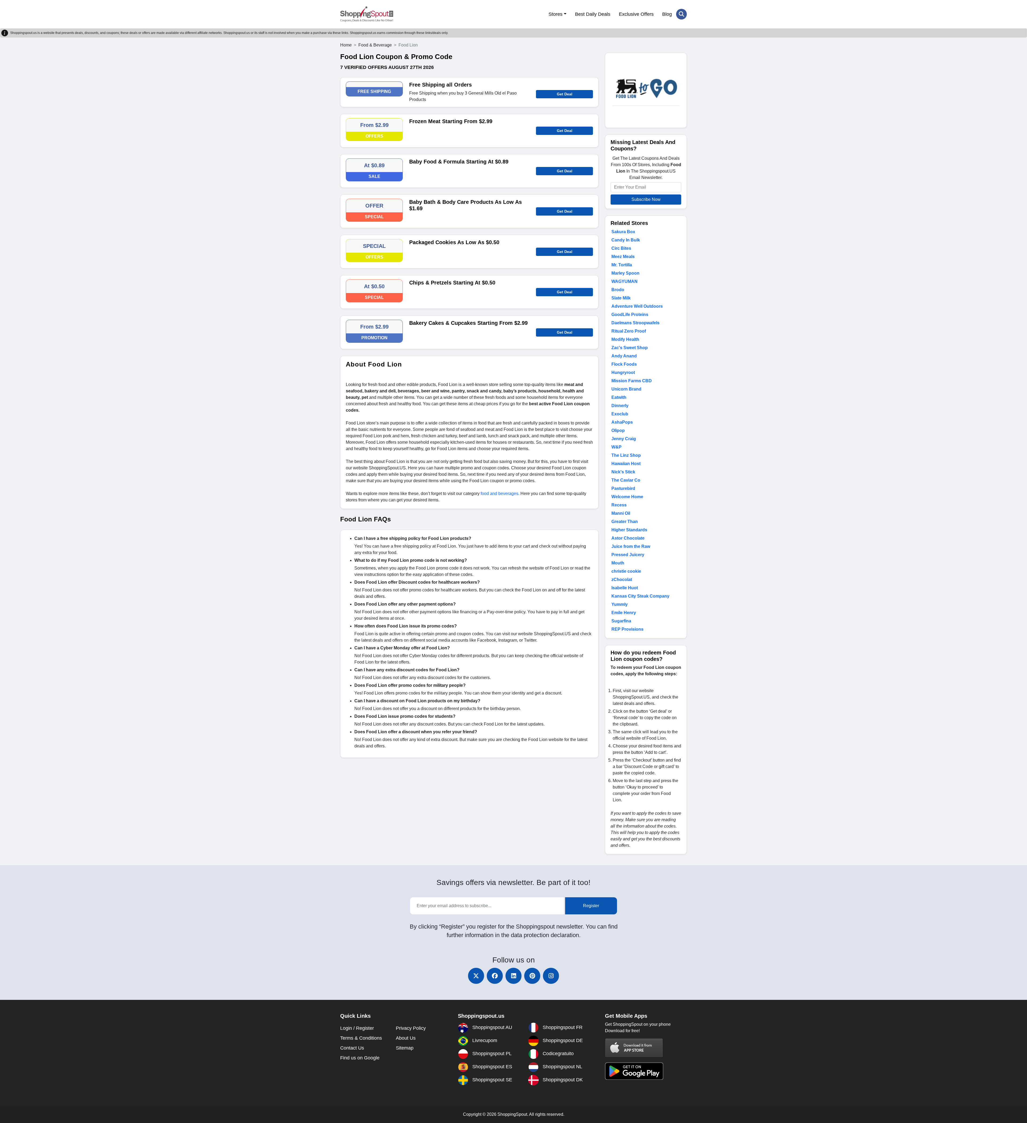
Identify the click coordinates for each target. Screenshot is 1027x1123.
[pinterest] (532, 976)
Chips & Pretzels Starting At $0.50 (452, 283)
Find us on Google (360, 1057)
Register (591, 905)
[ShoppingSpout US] (366, 14)
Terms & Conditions (361, 1038)
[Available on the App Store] (634, 1048)
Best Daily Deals (592, 14)
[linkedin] (513, 976)
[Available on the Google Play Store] (634, 1071)
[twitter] (476, 976)
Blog (667, 14)
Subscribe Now (646, 199)
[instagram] (551, 976)
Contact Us (352, 1048)
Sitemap (404, 1048)
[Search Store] (681, 14)
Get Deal (564, 94)
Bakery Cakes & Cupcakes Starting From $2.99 (468, 323)
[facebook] (495, 976)
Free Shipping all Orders (440, 85)
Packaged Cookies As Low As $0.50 (454, 242)
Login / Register (357, 1028)
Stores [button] (555, 14)
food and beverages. (500, 493)
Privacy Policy (411, 1028)
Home (346, 45)
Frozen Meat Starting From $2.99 (450, 121)
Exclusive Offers (636, 14)
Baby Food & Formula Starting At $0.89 (458, 162)
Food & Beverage (375, 45)
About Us (406, 1038)
